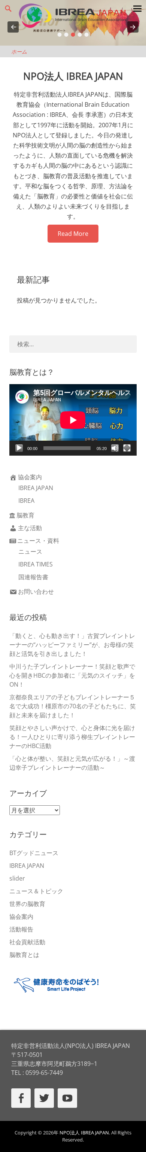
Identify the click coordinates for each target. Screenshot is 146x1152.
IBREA (26, 500)
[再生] (19, 448)
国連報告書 (33, 577)
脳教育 (25, 515)
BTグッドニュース (33, 853)
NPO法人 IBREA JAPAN (84, 1132)
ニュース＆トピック (36, 891)
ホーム (19, 51)
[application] (73, 420)
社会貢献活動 (27, 942)
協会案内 (30, 477)
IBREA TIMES (35, 564)
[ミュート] (115, 448)
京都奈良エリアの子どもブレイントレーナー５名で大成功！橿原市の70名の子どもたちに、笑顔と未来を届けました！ (72, 706)
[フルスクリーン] (127, 448)
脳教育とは (24, 955)
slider (17, 878)
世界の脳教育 (27, 904)
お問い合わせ (36, 591)
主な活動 (30, 528)
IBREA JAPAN (35, 488)
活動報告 (21, 929)
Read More (73, 234)
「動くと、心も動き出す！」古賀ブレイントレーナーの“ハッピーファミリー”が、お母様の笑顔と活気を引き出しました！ (72, 645)
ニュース (30, 551)
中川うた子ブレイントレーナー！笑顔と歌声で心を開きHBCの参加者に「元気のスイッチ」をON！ (72, 675)
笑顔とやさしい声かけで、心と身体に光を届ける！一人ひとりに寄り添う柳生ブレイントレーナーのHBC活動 (72, 737)
